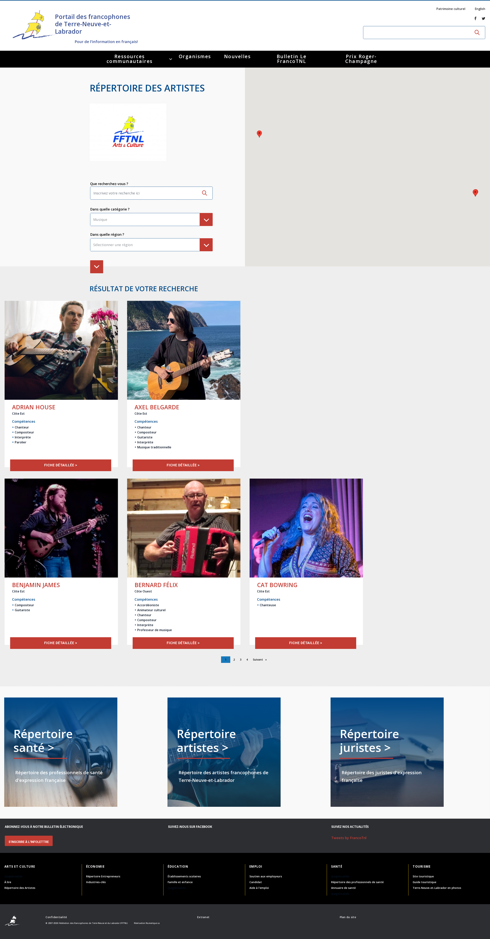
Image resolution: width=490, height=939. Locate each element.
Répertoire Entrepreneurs (103, 876)
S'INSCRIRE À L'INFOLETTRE (29, 842)
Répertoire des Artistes (19, 888)
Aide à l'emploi (259, 888)
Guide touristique (424, 882)
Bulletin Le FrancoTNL (292, 58)
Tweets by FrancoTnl (349, 837)
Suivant (258, 659)
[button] (259, 134)
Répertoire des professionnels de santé (357, 882)
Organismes (195, 56)
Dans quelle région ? (107, 234)
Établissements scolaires (184, 876)
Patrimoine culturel (450, 9)
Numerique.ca (153, 923)
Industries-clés (96, 882)
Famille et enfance (180, 882)
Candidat (255, 882)
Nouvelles (237, 56)
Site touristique (423, 876)
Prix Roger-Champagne (361, 58)
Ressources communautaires (130, 58)
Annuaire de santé (343, 888)
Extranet (203, 917)
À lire (7, 882)
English (480, 9)
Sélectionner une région (113, 244)
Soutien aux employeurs (265, 876)
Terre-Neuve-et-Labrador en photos (437, 888)
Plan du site (348, 917)
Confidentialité (56, 917)
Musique (100, 219)
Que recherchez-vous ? (109, 183)
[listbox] (151, 219)
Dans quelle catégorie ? (110, 209)
